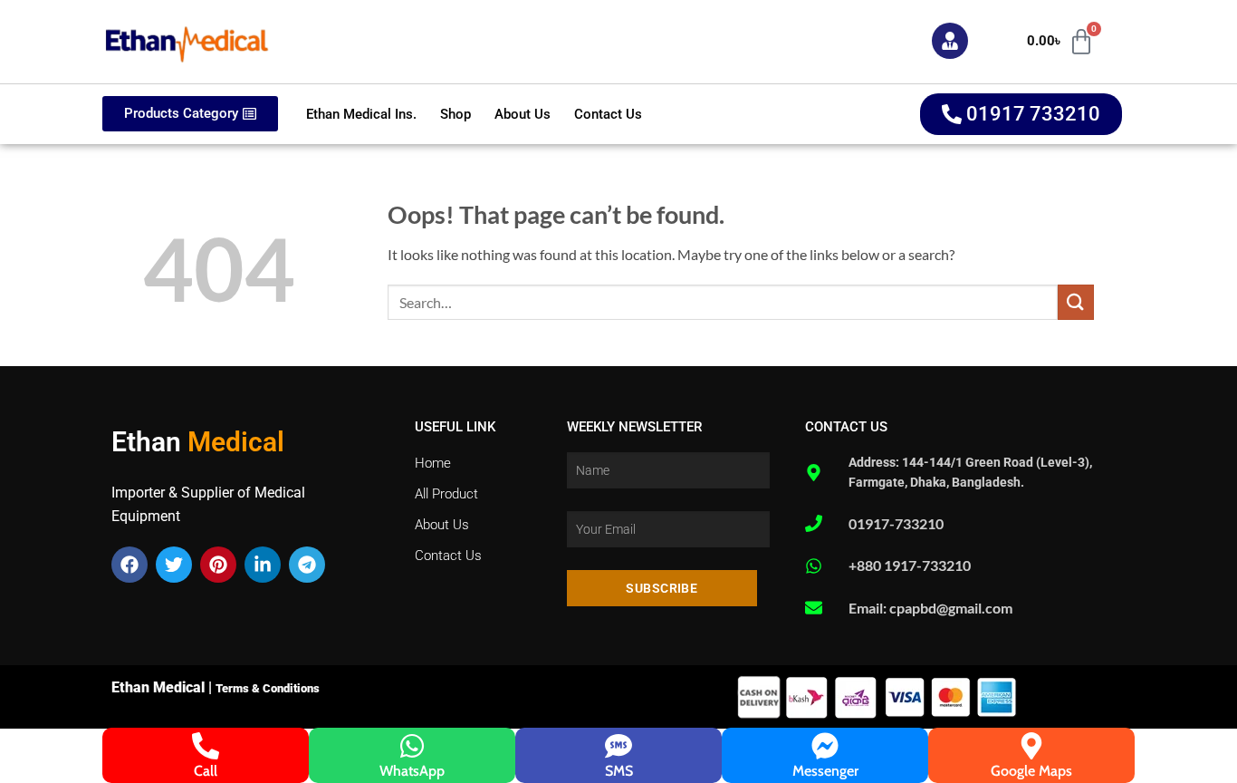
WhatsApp (412, 770)
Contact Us (608, 114)
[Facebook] (129, 564)
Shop (455, 114)
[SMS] (618, 745)
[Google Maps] (1031, 745)
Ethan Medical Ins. (361, 114)
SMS (619, 770)
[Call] (205, 745)
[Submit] (1076, 302)
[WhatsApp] (412, 745)
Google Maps (1031, 770)
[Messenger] (825, 745)
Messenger (825, 770)
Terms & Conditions (268, 688)
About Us (522, 114)
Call (205, 770)
